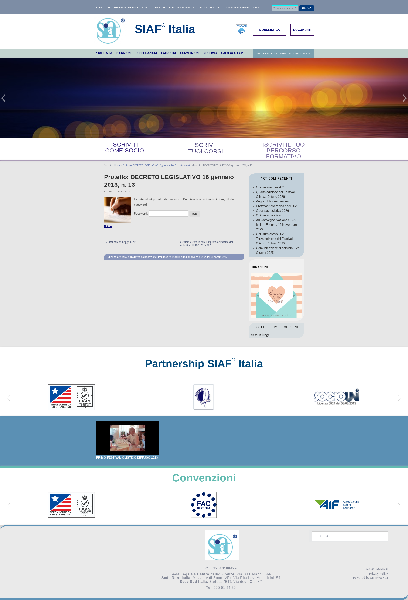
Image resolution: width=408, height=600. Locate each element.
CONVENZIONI (189, 53)
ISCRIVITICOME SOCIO (124, 147)
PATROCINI (168, 53)
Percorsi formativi (181, 7)
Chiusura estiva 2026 (270, 187)
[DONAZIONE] (276, 317)
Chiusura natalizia (268, 215)
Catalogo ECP (232, 53)
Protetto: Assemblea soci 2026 (277, 206)
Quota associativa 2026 (272, 210)
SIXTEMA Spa (379, 578)
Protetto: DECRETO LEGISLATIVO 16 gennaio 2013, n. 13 (152, 165)
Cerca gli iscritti (153, 7)
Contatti (324, 536)
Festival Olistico (267, 53)
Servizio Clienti (290, 53)
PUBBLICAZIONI (146, 53)
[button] (3, 98)
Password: (141, 213)
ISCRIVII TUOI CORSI (204, 148)
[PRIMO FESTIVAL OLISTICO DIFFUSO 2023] (127, 438)
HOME (99, 7)
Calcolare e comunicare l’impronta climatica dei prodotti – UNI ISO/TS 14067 (206, 244)
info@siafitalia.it (377, 569)
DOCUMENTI (302, 29)
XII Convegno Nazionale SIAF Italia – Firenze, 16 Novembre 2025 (277, 224)
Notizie (187, 165)
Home (117, 165)
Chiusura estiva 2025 (270, 234)
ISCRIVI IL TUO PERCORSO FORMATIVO (283, 150)
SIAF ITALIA (104, 53)
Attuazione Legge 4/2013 (122, 242)
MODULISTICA (269, 29)
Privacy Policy (378, 574)
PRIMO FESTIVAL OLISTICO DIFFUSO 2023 (127, 457)
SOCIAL (307, 53)
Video (256, 7)
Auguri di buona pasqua (272, 201)
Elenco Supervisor (236, 7)
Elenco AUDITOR (209, 7)
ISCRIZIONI (123, 53)
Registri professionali (123, 7)
